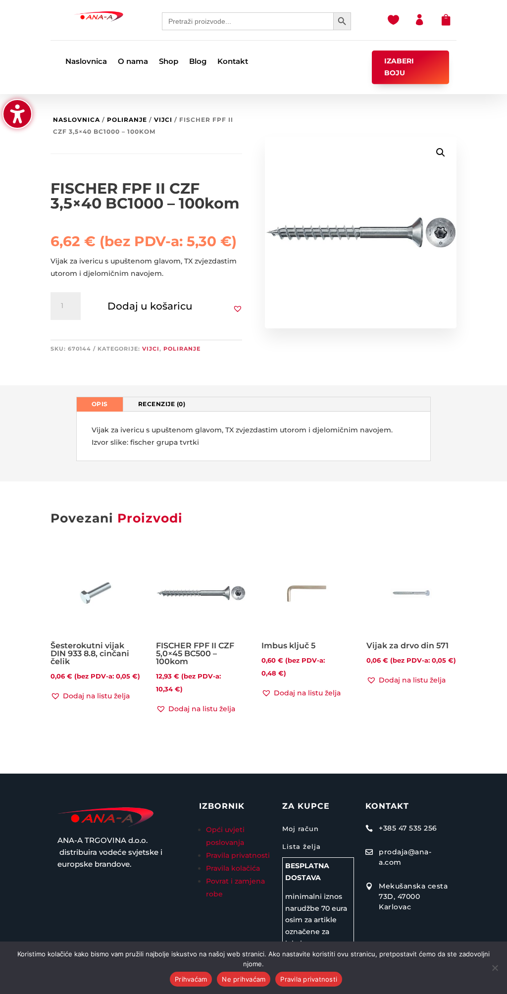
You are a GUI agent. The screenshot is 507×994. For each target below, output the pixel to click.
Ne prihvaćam (243, 979)
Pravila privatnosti (238, 855)
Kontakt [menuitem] (232, 62)
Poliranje (127, 119)
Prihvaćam (191, 979)
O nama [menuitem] (133, 62)
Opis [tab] (100, 404)
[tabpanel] (254, 436)
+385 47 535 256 (408, 828)
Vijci (163, 119)
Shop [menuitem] (168, 62)
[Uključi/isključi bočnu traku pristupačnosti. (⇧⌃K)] (17, 114)
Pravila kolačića (233, 868)
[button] (237, 308)
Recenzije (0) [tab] (162, 404)
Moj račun (300, 829)
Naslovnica (76, 119)
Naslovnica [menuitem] (86, 62)
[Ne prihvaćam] (495, 968)
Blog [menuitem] (197, 62)
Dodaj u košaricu (150, 306)
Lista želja (301, 846)
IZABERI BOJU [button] (399, 66)
